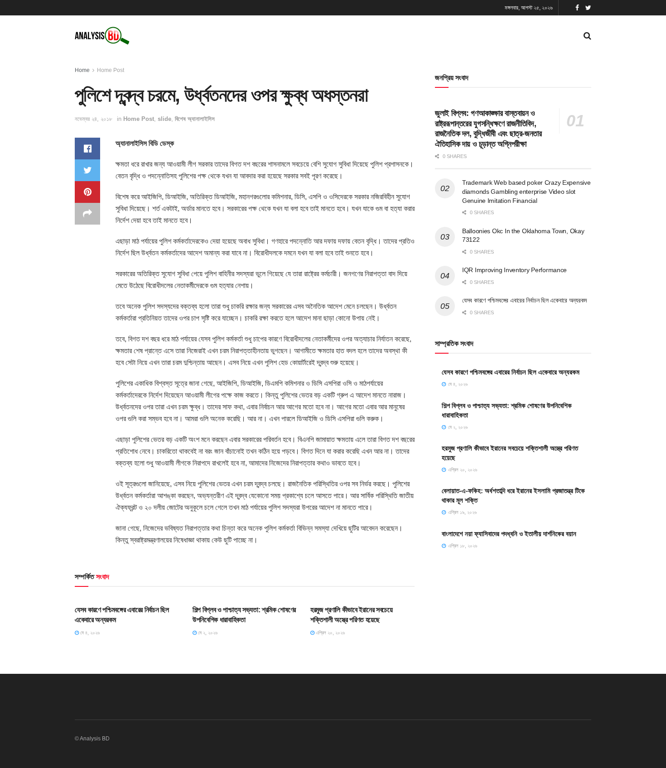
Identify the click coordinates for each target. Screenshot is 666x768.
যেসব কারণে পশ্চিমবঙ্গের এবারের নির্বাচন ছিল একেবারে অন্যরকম (524, 300)
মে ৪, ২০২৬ (89, 632)
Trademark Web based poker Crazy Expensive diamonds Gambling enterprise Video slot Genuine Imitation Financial (526, 191)
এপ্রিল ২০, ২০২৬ (329, 632)
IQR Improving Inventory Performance (514, 270)
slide (164, 118)
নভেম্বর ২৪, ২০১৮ (93, 118)
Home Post (110, 70)
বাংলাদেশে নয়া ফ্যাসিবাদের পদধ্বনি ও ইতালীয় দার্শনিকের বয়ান (509, 534)
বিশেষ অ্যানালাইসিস (195, 118)
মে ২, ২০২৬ (207, 632)
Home (82, 70)
